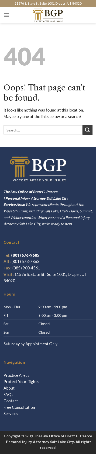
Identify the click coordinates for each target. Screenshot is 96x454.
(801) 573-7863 (25, 261)
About (9, 388)
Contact (10, 400)
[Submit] (87, 130)
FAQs (8, 394)
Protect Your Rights (21, 381)
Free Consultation (19, 407)
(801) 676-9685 (21, 255)
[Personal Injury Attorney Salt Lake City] (48, 15)
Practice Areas (16, 375)
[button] (6, 15)
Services (10, 413)
